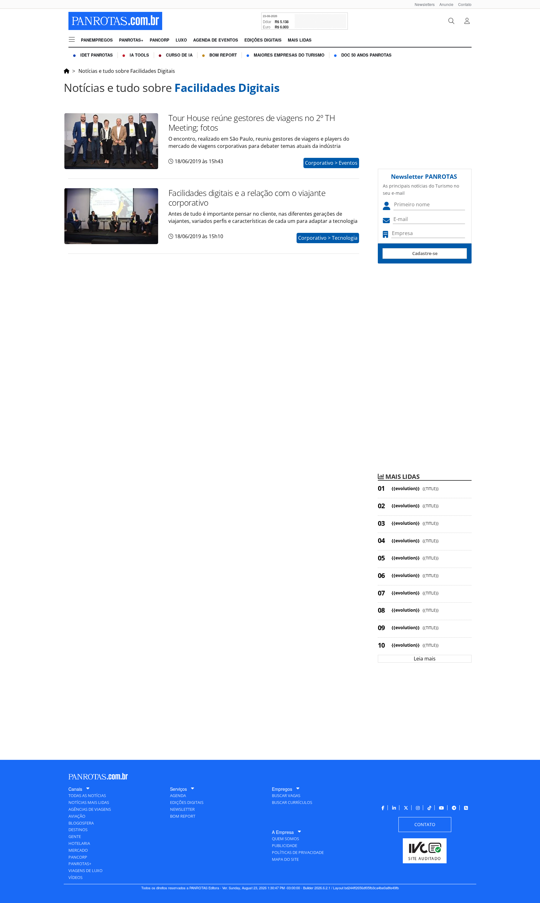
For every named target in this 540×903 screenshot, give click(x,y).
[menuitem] (422, 4)
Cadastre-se (425, 253)
